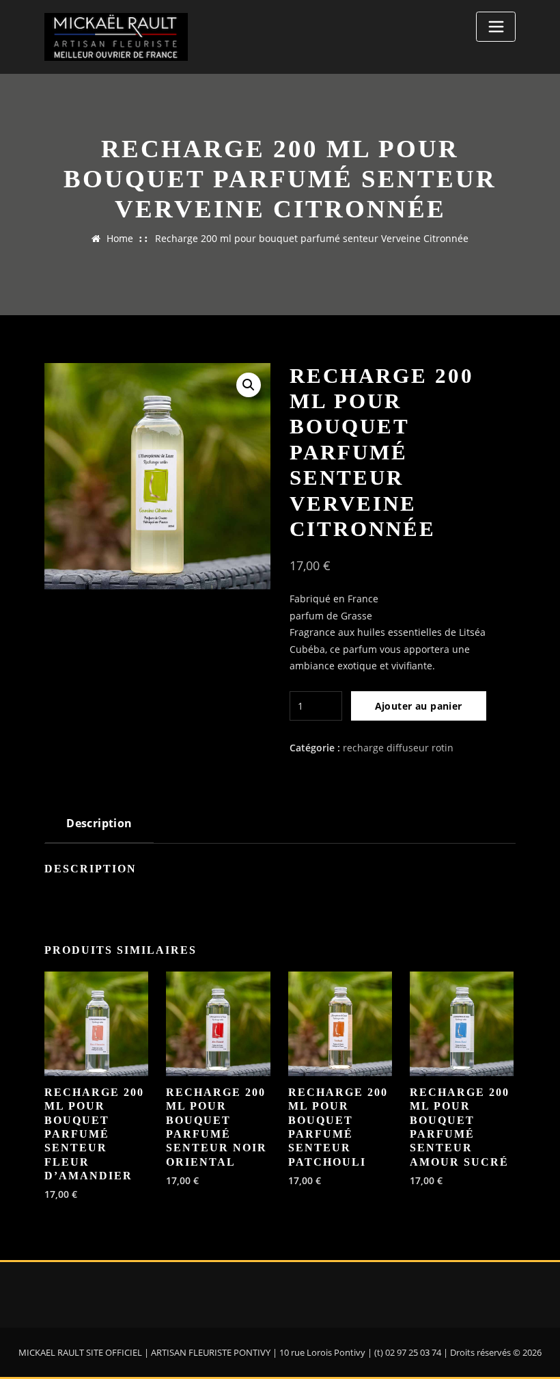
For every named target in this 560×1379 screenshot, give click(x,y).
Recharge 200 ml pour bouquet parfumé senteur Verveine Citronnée (311, 238)
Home (120, 238)
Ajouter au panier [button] (62, 1193)
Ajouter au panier (418, 705)
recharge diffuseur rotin (398, 747)
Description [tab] (99, 823)
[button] (248, 385)
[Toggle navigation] (496, 27)
